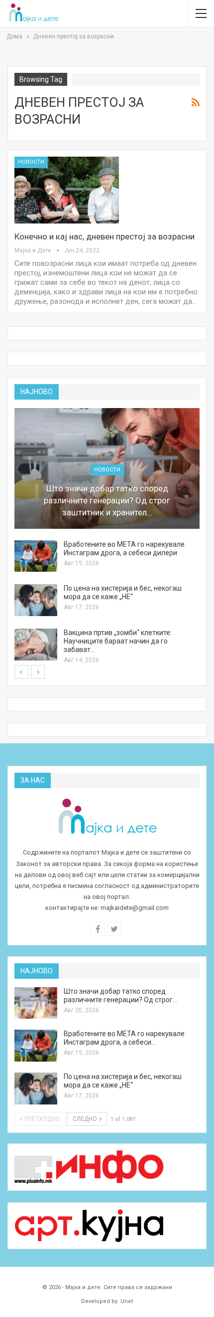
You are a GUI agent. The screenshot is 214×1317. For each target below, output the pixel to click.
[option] (107, 536)
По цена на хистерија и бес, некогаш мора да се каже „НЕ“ (123, 592)
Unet (126, 1301)
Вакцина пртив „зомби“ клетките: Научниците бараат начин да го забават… (118, 641)
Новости (31, 162)
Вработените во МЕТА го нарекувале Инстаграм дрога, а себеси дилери (124, 548)
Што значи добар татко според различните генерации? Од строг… (120, 995)
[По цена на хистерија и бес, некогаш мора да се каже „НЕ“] (35, 600)
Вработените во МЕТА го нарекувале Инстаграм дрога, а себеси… (124, 1038)
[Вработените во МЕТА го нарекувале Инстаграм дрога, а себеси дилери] (35, 556)
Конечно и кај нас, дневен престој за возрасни (104, 236)
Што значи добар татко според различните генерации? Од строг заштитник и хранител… (107, 500)
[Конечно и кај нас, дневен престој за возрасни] (66, 190)
